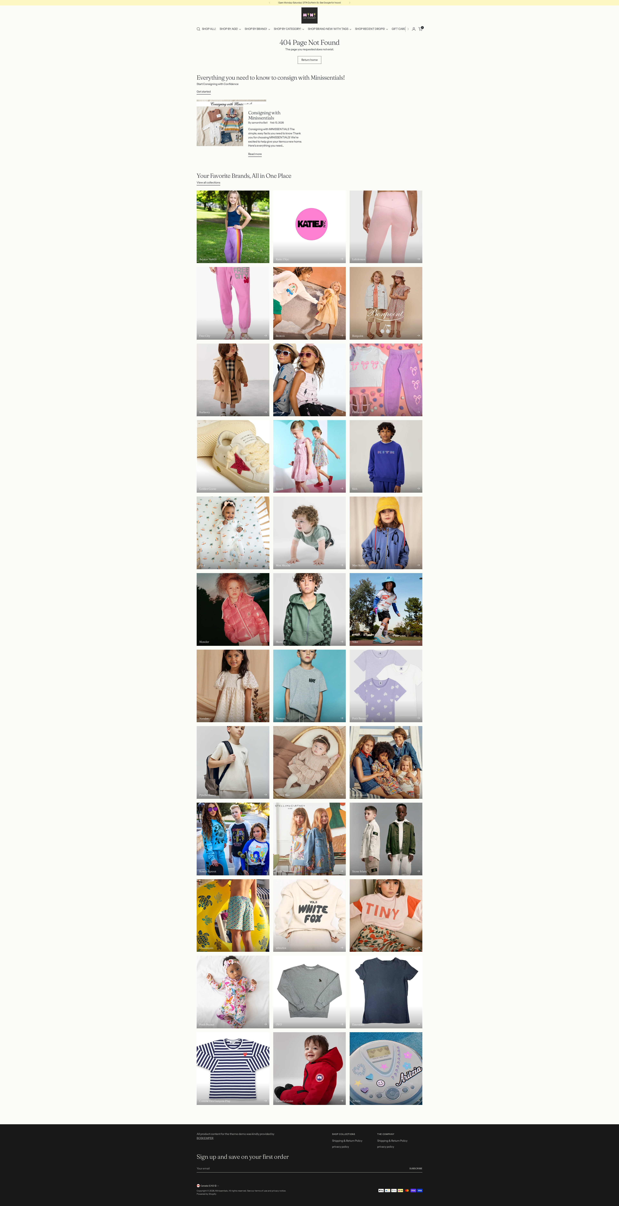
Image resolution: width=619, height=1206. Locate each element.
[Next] (349, 2)
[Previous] (269, 2)
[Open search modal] (198, 29)
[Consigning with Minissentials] (231, 129)
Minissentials (221, 1190)
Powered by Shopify (206, 1194)
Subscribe (415, 1168)
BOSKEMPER (205, 1138)
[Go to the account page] (414, 29)
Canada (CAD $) (208, 1185)
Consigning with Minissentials (264, 115)
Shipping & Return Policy (347, 1140)
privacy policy (340, 1146)
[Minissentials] (309, 15)
